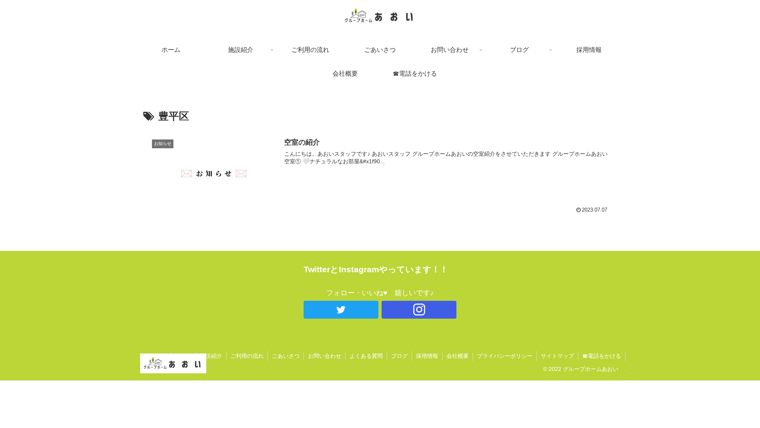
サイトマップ (557, 356)
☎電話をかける (601, 356)
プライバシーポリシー (504, 356)
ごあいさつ (286, 356)
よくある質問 (366, 356)
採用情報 (427, 356)
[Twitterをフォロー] (341, 310)
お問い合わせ (324, 356)
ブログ (399, 356)
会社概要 (457, 356)
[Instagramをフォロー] (419, 310)
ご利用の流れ (247, 356)
